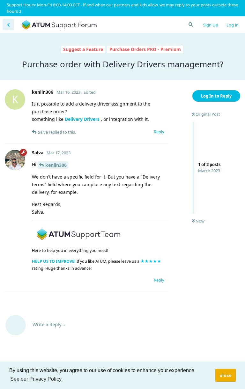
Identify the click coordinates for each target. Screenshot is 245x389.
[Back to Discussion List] (8, 24)
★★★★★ (150, 261)
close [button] (226, 375)
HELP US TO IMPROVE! (54, 261)
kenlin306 (56, 165)
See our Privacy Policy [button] (36, 379)
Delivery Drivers (82, 119)
